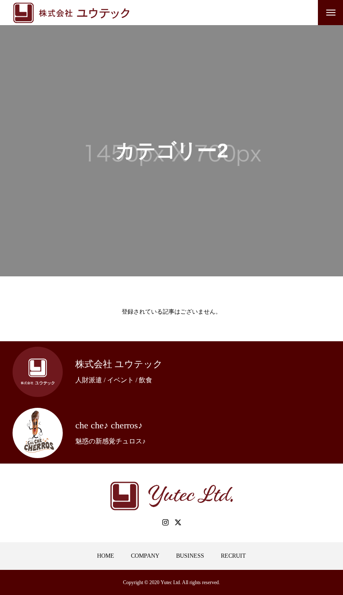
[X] (178, 522)
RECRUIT (233, 556)
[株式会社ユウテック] (71, 12)
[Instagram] (165, 522)
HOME (105, 556)
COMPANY (145, 556)
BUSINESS (190, 556)
